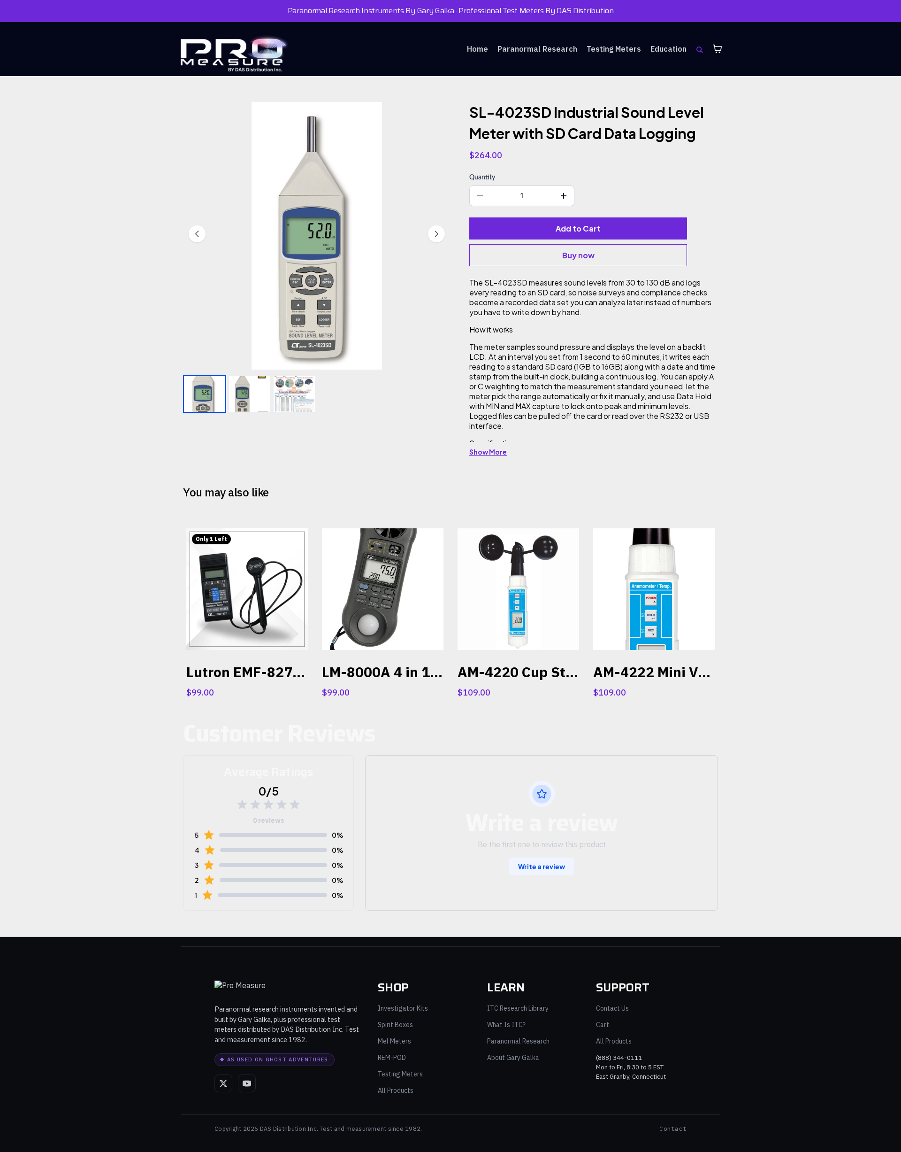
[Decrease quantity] (480, 196)
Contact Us (612, 1008)
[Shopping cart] (717, 49)
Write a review (541, 866)
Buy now (578, 255)
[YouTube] (247, 1083)
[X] (223, 1083)
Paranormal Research (518, 1041)
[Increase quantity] (563, 196)
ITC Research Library (518, 1008)
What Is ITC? (506, 1025)
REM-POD (392, 1057)
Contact (673, 1129)
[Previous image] (197, 233)
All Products (395, 1090)
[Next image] (436, 233)
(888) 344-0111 (619, 1057)
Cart (602, 1025)
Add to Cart (578, 228)
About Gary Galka (513, 1057)
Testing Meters (400, 1074)
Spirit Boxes (395, 1025)
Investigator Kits (403, 1008)
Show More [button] (488, 452)
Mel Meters (394, 1041)
